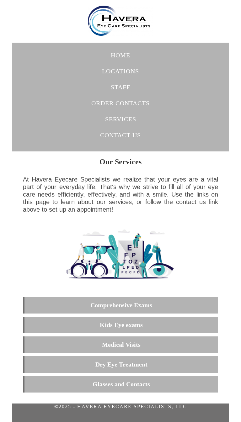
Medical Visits (121, 344)
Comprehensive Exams (121, 305)
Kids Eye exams (121, 324)
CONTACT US (120, 135)
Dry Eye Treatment (121, 364)
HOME (120, 55)
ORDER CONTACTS (120, 103)
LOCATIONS (120, 71)
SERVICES (120, 119)
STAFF (120, 87)
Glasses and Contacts (121, 384)
